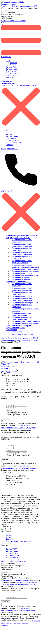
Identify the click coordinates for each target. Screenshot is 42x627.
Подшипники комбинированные (25, 275)
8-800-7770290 (20, 21)
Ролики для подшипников (22, 334)
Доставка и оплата (13, 555)
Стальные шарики (19, 332)
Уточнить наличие (8, 366)
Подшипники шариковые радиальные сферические (22, 245)
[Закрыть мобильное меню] (21, 126)
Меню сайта (6, 57)
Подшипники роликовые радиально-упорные (22, 318)
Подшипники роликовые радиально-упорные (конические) (25, 266)
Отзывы (13, 63)
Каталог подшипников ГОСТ (26, 338)
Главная (4, 338)
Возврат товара (12, 557)
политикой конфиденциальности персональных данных (19, 427)
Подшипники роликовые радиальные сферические (22, 253)
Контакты (9, 77)
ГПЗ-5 (9, 373)
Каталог (11, 338)
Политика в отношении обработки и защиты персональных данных (19, 583)
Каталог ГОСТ (11, 67)
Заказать (5, 459)
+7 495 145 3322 (7, 21)
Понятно (4, 625)
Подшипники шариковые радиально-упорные (22, 262)
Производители (12, 73)
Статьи (13, 65)
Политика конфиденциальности (18, 541)
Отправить (5, 419)
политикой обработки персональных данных (20, 622)
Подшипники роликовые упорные (25, 271)
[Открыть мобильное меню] (21, 55)
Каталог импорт (12, 69)
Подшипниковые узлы (21, 277)
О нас (8, 61)
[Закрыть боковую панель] (21, 232)
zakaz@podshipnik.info (9, 149)
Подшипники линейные (21, 279)
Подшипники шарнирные (22, 273)
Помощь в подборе (13, 75)
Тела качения (11, 71)
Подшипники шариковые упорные (26, 269)
